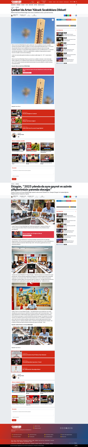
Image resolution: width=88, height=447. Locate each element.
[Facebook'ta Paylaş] (64, 15)
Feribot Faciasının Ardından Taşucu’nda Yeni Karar (70, 35)
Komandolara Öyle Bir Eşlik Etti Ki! (18, 392)
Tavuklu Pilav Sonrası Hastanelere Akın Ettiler (69, 50)
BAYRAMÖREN (19, 443)
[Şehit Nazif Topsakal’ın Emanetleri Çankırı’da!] (33, 399)
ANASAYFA (13, 4)
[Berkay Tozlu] (14, 135)
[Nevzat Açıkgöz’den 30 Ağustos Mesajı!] (47, 387)
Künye (12, 440)
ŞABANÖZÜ (47, 443)
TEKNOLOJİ (21, 441)
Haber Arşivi (64, 436)
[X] (62, 428)
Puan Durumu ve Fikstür (17, 436)
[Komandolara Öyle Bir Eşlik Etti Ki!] (18, 387)
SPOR (27, 4)
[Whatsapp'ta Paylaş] (68, 15)
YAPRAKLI (51, 443)
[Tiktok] (68, 428)
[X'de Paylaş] (66, 15)
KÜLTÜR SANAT (47, 440)
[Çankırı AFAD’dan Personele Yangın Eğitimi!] (47, 146)
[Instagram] (64, 428)
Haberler (12, 7)
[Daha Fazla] (70, 15)
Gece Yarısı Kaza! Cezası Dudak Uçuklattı (70, 40)
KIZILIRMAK (33, 443)
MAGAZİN (52, 440)
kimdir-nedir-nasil (41, 440)
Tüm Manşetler (31, 436)
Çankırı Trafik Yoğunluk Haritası (67, 434)
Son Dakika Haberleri (49, 436)
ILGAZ (29, 443)
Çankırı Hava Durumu (33, 434)
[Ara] (76, 2)
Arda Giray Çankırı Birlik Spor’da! (69, 45)
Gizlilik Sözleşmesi (20, 440)
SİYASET (23, 4)
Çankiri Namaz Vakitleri (49, 434)
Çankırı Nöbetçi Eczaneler (17, 434)
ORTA (44, 443)
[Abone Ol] (76, 15)
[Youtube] (66, 428)
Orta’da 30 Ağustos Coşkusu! (17, 151)
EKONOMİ (31, 4)
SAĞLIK (12, 441)
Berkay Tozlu (21, 134)
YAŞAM (31, 441)
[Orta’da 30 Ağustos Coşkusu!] (18, 146)
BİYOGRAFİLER (25, 440)
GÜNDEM (18, 4)
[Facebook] (61, 428)
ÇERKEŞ (23, 443)
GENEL (65, 32)
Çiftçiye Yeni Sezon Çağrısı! (31, 151)
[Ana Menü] (76, 5)
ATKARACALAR (13, 443)
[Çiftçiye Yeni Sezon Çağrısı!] (33, 146)
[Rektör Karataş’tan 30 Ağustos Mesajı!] (33, 387)
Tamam (76, 445)
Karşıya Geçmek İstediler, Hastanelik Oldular (70, 55)
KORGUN (36, 443)
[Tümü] (75, 30)
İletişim (15, 440)
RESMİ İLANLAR (41, 4)
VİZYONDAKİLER (26, 441)
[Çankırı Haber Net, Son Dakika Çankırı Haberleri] (16, 2)
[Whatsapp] (70, 428)
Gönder (14, 420)
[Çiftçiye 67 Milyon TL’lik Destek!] (18, 399)
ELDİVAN (26, 443)
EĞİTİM (35, 4)
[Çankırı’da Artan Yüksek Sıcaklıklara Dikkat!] (33, 31)
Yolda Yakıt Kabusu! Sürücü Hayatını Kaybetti (69, 60)
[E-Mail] (18, 137)
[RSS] (72, 428)
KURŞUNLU (40, 443)
